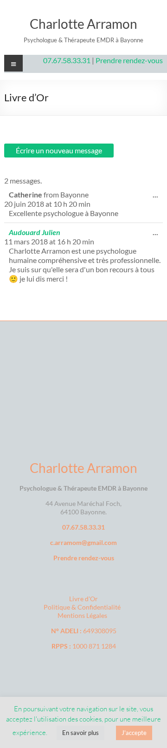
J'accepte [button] (134, 732)
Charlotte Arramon (83, 24)
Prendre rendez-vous (129, 60)
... (158, 197)
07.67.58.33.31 (67, 60)
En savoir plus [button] (80, 732)
